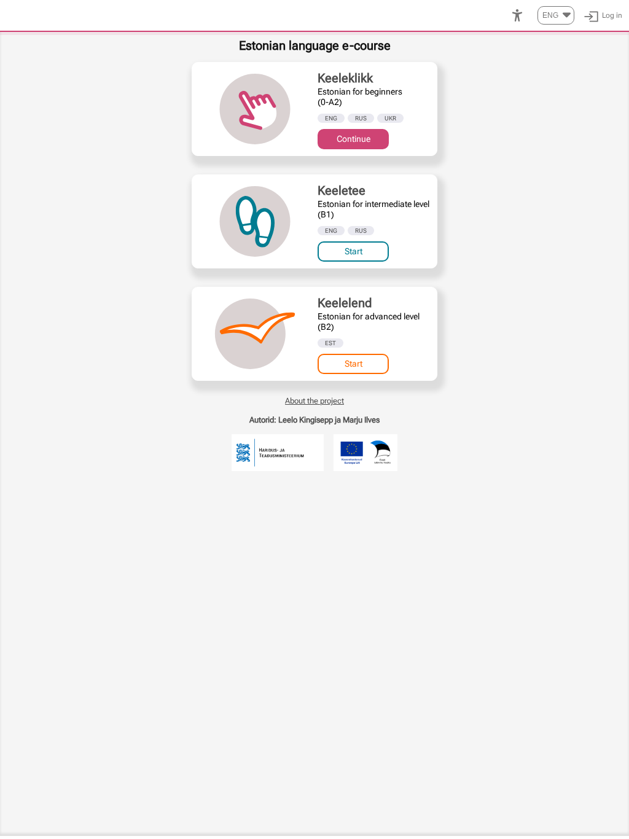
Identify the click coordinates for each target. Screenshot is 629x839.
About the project (314, 400)
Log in (612, 15)
